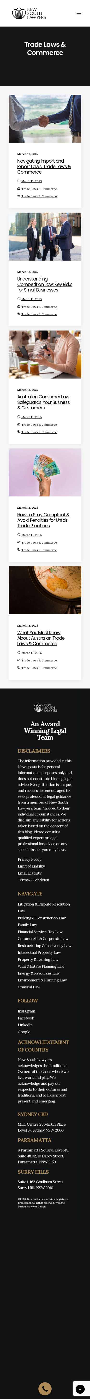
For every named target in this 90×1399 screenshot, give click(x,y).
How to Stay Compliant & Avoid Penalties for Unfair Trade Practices (43, 520)
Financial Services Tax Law (40, 931)
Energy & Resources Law (39, 973)
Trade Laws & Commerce (39, 189)
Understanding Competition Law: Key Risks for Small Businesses (44, 284)
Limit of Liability (31, 866)
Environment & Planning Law (42, 979)
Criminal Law (29, 986)
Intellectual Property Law (39, 952)
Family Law (27, 924)
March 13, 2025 (31, 181)
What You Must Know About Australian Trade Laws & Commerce (41, 638)
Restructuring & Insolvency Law (45, 945)
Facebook (26, 1017)
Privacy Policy (29, 859)
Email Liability (30, 873)
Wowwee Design (36, 1206)
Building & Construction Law (42, 917)
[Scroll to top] (80, 1389)
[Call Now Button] (45, 1388)
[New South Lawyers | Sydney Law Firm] (28, 13)
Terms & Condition (33, 879)
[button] (79, 13)
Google (24, 1031)
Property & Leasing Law (38, 959)
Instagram (26, 1010)
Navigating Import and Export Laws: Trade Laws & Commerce (44, 166)
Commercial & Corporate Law (43, 938)
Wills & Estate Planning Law (41, 966)
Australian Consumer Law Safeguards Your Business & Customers (43, 402)
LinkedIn (25, 1024)
